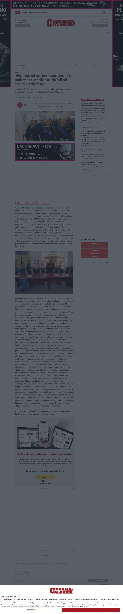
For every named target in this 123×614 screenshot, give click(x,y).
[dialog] (61, 599)
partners (10, 599)
